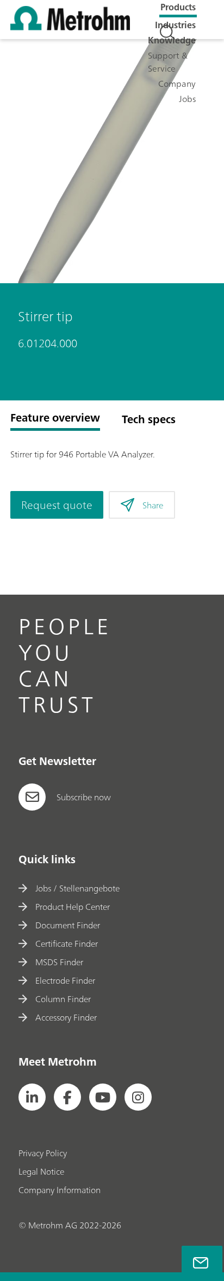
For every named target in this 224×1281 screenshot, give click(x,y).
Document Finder (67, 925)
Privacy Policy (42, 1153)
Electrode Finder (65, 980)
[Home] (70, 27)
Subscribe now (84, 797)
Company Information (59, 1189)
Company (177, 83)
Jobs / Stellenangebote (77, 888)
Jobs (187, 98)
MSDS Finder (59, 961)
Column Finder (63, 998)
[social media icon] (32, 1097)
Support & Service (168, 62)
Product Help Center (72, 906)
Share (152, 505)
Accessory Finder (66, 1017)
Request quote (56, 504)
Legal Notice (41, 1171)
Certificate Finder (66, 943)
